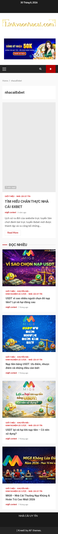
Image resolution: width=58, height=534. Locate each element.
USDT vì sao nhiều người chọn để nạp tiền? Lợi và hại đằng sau (29, 267)
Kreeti (21, 530)
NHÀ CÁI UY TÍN (23, 196)
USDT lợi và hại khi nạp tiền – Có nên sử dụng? (29, 399)
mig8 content (11, 212)
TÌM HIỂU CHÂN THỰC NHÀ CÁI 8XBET (29, 147)
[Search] (40, 69)
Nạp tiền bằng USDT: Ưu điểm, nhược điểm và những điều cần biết (29, 333)
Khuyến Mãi (23, 291)
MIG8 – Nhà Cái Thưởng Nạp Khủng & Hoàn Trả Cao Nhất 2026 (29, 465)
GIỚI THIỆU (10, 196)
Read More (12, 233)
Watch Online (51, 69)
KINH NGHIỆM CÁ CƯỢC (16, 294)
